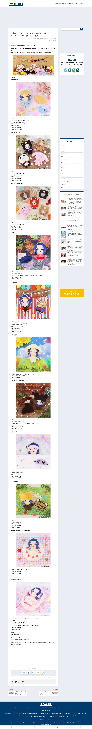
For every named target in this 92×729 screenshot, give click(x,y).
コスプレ (63, 167)
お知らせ (63, 187)
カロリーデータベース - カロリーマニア (19, 722)
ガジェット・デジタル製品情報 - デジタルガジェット (36, 716)
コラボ (63, 178)
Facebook (69, 72)
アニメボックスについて (60, 3)
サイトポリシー (45, 707)
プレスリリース (52, 677)
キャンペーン (64, 176)
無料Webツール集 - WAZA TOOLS (54, 722)
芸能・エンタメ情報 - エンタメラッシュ (28, 713)
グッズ (46, 677)
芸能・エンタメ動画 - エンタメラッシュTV (59, 716)
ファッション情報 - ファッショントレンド (62, 713)
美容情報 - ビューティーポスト (80, 713)
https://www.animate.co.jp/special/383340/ (20, 639)
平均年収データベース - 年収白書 (37, 722)
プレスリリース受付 (78, 3)
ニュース (63, 145)
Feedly (74, 72)
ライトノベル (64, 153)
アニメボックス (47, 724)
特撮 (62, 156)
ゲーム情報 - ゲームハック (45, 713)
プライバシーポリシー (34, 707)
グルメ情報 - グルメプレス (11, 713)
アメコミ (63, 159)
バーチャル (64, 165)
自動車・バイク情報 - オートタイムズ (70, 715)
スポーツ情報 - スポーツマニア (21, 715)
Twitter (66, 72)
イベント (63, 173)
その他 (63, 184)
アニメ (42, 677)
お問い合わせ (70, 3)
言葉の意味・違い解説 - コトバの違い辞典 (73, 722)
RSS (77, 72)
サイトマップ (74, 707)
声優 (62, 162)
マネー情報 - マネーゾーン (36, 715)
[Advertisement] (46, 16)
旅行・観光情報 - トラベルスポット (51, 715)
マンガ (63, 151)
